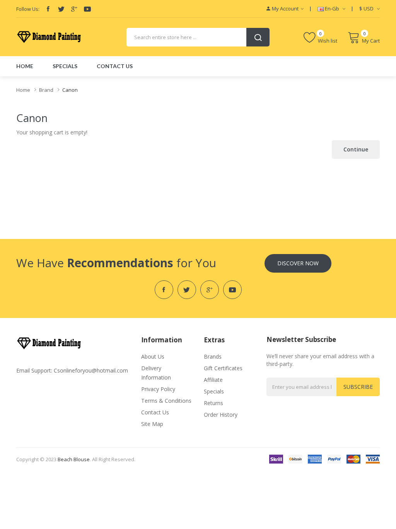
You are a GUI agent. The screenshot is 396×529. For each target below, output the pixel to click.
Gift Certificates (223, 368)
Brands (213, 356)
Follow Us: (27, 8)
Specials (214, 391)
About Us (152, 356)
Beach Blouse (74, 459)
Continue (355, 149)
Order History (220, 414)
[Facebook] (48, 9)
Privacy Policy (158, 389)
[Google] (74, 9)
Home (23, 89)
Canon (70, 89)
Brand (46, 89)
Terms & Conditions (166, 400)
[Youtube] (87, 9)
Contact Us (155, 412)
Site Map (152, 424)
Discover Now (298, 263)
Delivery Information (156, 372)
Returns (213, 403)
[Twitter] (61, 9)
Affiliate (213, 379)
